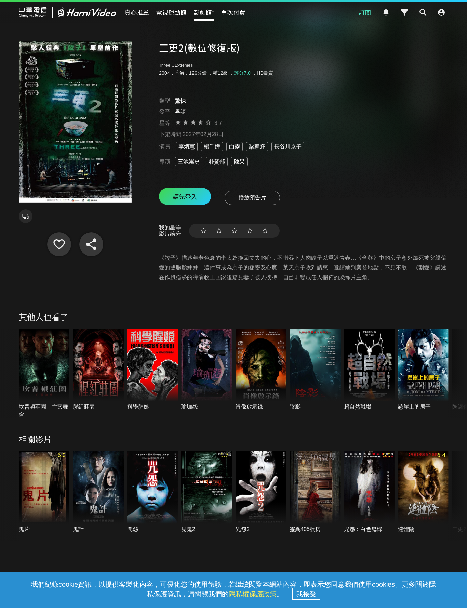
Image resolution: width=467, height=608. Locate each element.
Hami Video (67, 12)
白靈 (234, 147)
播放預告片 (252, 197)
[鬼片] (44, 492)
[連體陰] (423, 492)
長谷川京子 (288, 147)
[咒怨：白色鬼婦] (369, 492)
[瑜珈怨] (206, 370)
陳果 (239, 162)
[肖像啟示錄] (261, 370)
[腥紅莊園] (98, 370)
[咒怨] (152, 492)
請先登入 (185, 196)
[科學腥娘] (152, 370)
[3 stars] (234, 231)
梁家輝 (257, 147)
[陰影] (315, 370)
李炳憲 (186, 147)
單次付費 (233, 12)
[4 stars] (249, 231)
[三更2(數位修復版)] (59, 244)
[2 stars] (219, 231)
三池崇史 (189, 162)
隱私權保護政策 (253, 594)
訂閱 (365, 12)
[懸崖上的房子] (423, 370)
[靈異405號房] (315, 492)
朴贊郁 (217, 162)
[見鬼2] (206, 492)
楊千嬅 (212, 147)
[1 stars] (203, 231)
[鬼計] (98, 492)
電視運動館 (171, 12)
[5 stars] (265, 231)
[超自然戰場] (369, 370)
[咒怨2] (261, 492)
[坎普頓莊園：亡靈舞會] (44, 373)
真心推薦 (136, 12)
